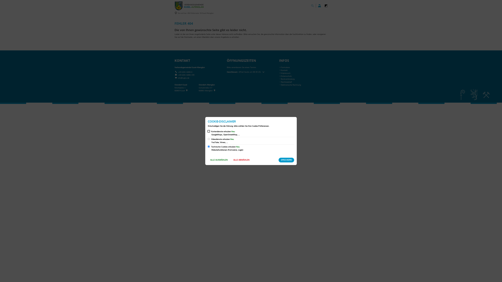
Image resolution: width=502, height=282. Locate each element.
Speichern (286, 160)
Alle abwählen (241, 160)
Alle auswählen (219, 160)
